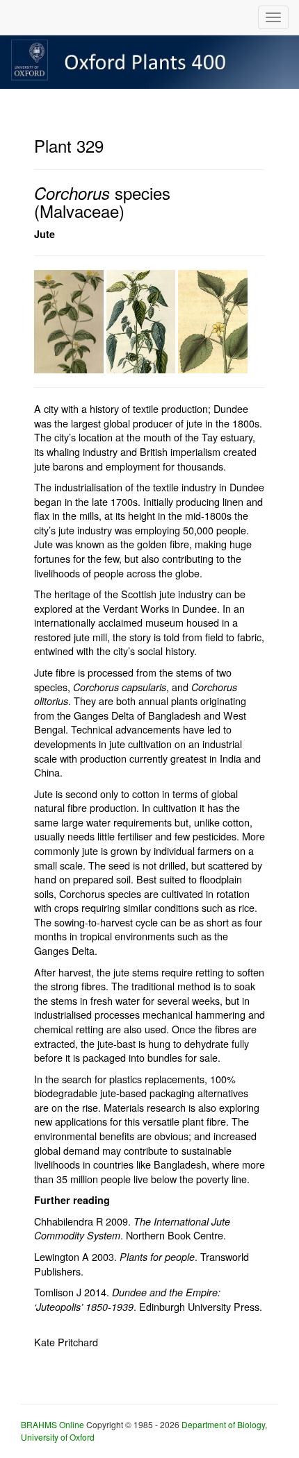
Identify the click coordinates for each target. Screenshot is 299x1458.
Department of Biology (223, 1424)
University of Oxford (58, 1437)
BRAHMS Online (52, 1424)
